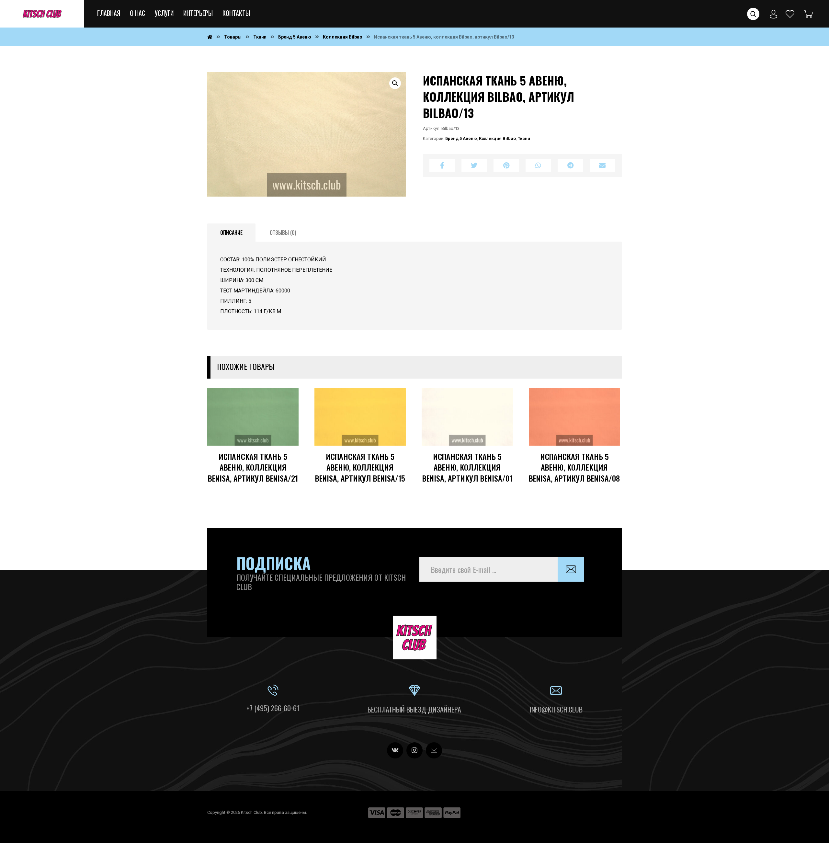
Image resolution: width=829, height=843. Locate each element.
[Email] (434, 750)
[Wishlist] (790, 13)
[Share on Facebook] (442, 165)
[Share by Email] (602, 165)
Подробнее (273, 449)
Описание (231, 232)
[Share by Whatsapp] (538, 165)
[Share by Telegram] (570, 165)
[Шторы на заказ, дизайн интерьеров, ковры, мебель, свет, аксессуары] (42, 14)
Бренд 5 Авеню (461, 138)
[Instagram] (414, 750)
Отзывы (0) (283, 232)
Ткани (524, 138)
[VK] (395, 750)
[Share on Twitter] (474, 165)
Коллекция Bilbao (497, 138)
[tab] (231, 232)
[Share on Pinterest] (506, 165)
